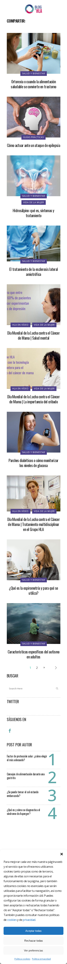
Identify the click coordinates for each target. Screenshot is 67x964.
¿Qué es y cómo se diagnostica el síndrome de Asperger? (23, 812)
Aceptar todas (33, 930)
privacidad (29, 920)
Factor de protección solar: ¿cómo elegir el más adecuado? (27, 758)
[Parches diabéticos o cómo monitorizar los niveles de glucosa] (33, 432)
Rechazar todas (33, 940)
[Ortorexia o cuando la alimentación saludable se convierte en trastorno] (33, 53)
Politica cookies (22, 958)
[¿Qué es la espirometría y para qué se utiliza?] (33, 559)
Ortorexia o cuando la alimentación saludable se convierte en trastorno (33, 84)
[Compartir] (11, 28)
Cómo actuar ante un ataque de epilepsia (33, 145)
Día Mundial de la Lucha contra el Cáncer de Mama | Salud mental (33, 335)
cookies (12, 920)
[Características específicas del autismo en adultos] (33, 623)
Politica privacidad (41, 958)
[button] (61, 854)
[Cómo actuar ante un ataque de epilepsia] (33, 117)
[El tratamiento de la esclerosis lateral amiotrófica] (33, 243)
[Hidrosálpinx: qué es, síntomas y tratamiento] (33, 175)
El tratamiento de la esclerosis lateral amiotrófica (33, 271)
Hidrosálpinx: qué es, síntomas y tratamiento (33, 212)
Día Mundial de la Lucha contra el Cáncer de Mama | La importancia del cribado (33, 399)
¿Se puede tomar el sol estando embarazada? (22, 794)
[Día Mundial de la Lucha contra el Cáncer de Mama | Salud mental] (33, 304)
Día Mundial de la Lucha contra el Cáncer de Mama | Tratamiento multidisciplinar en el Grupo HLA (33, 524)
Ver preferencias (33, 950)
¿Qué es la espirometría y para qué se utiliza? (33, 590)
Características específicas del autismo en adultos (33, 654)
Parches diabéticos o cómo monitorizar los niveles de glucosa (33, 462)
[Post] (19, 28)
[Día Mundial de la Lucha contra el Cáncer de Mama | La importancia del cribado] (33, 368)
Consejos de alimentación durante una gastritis (25, 776)
